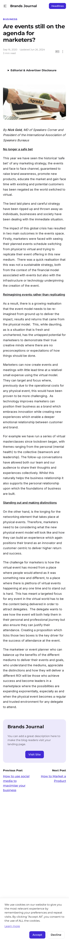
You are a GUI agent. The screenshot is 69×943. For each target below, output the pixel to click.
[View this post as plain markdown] (57, 51)
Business (10, 19)
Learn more (12, 926)
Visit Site (34, 754)
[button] (5, 6)
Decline (56, 934)
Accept (37, 934)
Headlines (57, 6)
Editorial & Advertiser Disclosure (33, 70)
